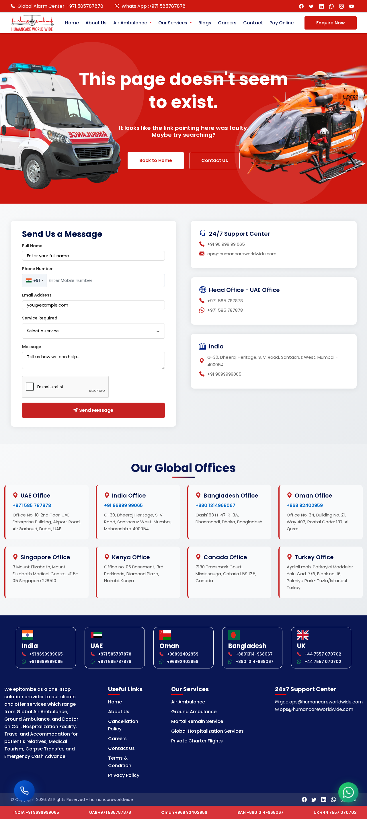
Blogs (204, 23)
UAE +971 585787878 (110, 812)
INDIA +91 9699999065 (36, 812)
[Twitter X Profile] (312, 6)
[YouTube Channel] (352, 6)
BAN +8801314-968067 (260, 812)
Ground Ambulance (193, 711)
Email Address (37, 295)
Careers (227, 23)
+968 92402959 (305, 505)
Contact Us (214, 160)
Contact (253, 23)
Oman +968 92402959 (184, 812)
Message (31, 347)
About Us (96, 23)
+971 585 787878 (32, 505)
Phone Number (37, 269)
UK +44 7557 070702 (335, 812)
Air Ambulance (130, 23)
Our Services (173, 23)
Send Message (95, 410)
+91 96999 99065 (123, 505)
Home (72, 23)
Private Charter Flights (197, 741)
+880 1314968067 (215, 505)
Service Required (39, 318)
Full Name (32, 246)
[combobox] (34, 280)
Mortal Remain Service (197, 721)
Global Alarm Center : (60, 6)
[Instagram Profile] (342, 6)
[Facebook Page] (301, 6)
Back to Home (155, 160)
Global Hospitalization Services (207, 731)
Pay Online (282, 23)
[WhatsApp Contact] (332, 6)
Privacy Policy (123, 775)
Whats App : (154, 6)
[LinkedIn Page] (322, 6)
